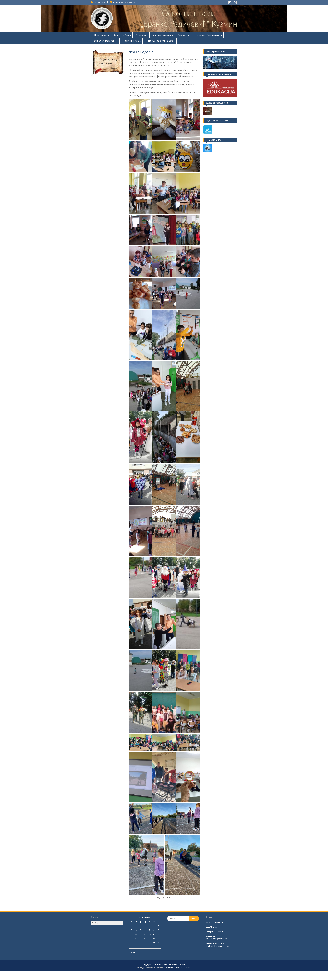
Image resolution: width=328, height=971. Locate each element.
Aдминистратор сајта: (215, 943)
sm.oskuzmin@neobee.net (124, 2)
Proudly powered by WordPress (150, 968)
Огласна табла (121, 35)
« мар (132, 952)
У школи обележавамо (208, 35)
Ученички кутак (131, 40)
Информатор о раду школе (159, 40)
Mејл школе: (211, 936)
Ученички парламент (105, 40)
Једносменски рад (162, 35)
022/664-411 (100, 2)
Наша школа (100, 35)
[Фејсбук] (230, 2)
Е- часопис (141, 35)
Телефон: (210, 931)
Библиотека (184, 35)
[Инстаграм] (235, 2)
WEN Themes (185, 968)
